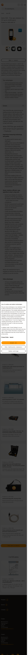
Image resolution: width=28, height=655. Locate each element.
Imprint (11, 337)
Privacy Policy (5, 337)
